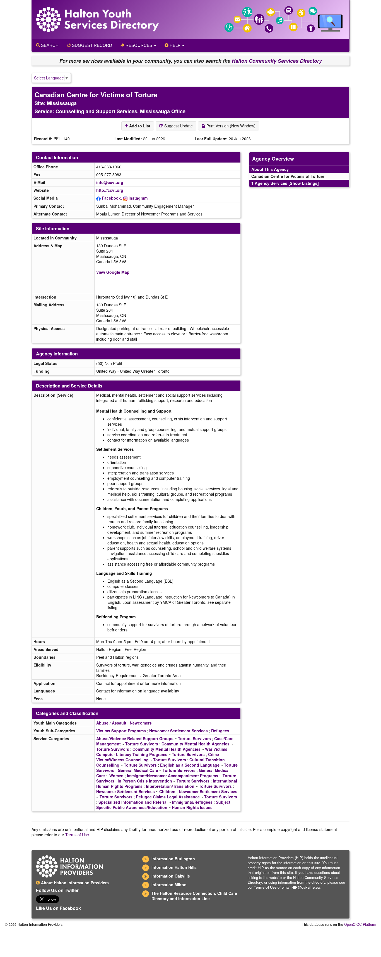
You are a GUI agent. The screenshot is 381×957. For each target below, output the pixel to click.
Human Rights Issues (192, 807)
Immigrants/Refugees (192, 802)
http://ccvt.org (109, 190)
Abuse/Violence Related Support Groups (134, 738)
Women (116, 775)
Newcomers (141, 723)
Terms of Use (77, 834)
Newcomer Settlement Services (178, 730)
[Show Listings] (303, 183)
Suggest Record (91, 45)
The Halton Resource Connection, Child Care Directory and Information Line (194, 895)
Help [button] (175, 45)
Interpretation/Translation (170, 786)
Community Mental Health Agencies (195, 744)
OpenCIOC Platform (360, 924)
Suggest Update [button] (178, 126)
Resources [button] (138, 45)
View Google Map (112, 272)
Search (49, 45)
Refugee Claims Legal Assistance (168, 796)
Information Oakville (170, 876)
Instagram (138, 198)
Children (167, 791)
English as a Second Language (190, 765)
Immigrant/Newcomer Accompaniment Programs (172, 775)
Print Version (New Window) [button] (230, 126)
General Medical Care (138, 770)
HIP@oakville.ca (305, 887)
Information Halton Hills (174, 867)
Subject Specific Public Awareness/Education (163, 804)
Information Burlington (173, 858)
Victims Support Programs (121, 730)
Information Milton (169, 884)
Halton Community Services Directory (277, 60)
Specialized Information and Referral (133, 802)
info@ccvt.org (109, 182)
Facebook (111, 198)
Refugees (220, 730)
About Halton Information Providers (74, 882)
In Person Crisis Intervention (145, 781)
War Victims (216, 749)
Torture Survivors (194, 738)
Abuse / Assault (111, 723)
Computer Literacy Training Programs (131, 754)
